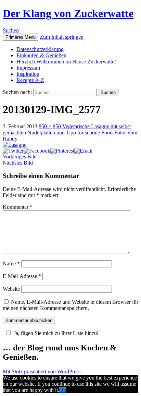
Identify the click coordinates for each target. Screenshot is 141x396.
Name (11, 263)
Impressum (28, 68)
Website (11, 289)
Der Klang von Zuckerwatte (68, 13)
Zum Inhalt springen (62, 37)
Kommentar (18, 207)
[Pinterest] (62, 151)
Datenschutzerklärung (40, 49)
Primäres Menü (20, 37)
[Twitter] (13, 151)
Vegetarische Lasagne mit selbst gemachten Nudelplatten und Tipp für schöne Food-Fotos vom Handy (70, 132)
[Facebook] (37, 151)
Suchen (11, 30)
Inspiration (27, 74)
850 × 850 (50, 126)
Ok (62, 390)
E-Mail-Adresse (22, 276)
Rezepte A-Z (30, 80)
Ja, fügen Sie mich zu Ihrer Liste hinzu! (56, 333)
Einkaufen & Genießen (41, 55)
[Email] (83, 151)
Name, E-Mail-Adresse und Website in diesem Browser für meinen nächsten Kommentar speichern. (70, 305)
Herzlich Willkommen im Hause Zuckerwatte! (66, 61)
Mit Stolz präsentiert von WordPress (41, 371)
